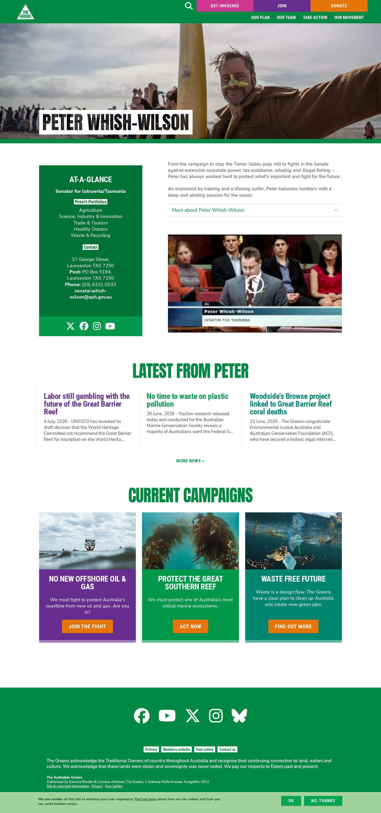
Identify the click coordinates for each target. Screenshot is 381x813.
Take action (315, 17)
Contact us (227, 749)
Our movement (349, 17)
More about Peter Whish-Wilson (208, 210)
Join (282, 5)
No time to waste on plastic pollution (187, 400)
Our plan (260, 17)
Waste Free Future (293, 578)
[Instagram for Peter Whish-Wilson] (97, 328)
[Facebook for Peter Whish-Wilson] (84, 328)
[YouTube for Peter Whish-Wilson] (110, 328)
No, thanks (323, 800)
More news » (190, 460)
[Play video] (254, 284)
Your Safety (114, 786)
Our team (286, 17)
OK (291, 800)
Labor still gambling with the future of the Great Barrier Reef (87, 404)
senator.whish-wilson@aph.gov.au (91, 294)
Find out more (146, 799)
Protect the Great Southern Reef (190, 582)
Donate (339, 5)
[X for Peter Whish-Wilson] (70, 328)
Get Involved (225, 5)
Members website (176, 749)
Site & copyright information (68, 786)
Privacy (151, 749)
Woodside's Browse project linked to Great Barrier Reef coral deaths (291, 404)
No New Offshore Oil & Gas (87, 582)
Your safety (205, 749)
